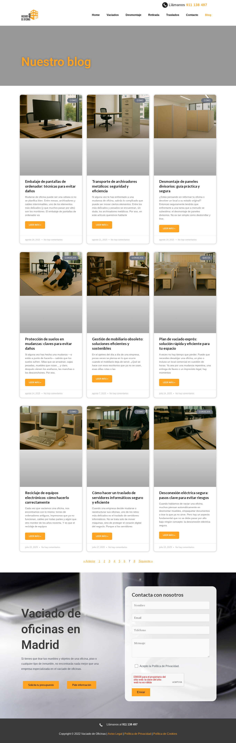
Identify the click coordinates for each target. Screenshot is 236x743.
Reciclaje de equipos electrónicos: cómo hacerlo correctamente (47, 497)
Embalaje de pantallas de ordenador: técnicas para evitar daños (50, 186)
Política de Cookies (165, 733)
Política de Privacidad (137, 733)
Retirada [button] (153, 14)
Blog (208, 14)
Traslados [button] (172, 14)
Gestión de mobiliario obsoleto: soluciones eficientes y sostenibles (117, 344)
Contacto (192, 14)
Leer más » (35, 225)
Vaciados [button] (113, 14)
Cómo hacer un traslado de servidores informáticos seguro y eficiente (117, 497)
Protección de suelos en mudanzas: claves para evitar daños (48, 344)
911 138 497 (196, 5)
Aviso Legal (115, 733)
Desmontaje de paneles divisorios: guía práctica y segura (179, 186)
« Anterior (89, 561)
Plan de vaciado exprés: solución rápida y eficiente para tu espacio (184, 344)
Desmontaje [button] (133, 14)
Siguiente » (146, 561)
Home (96, 14)
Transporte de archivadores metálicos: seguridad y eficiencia (114, 186)
